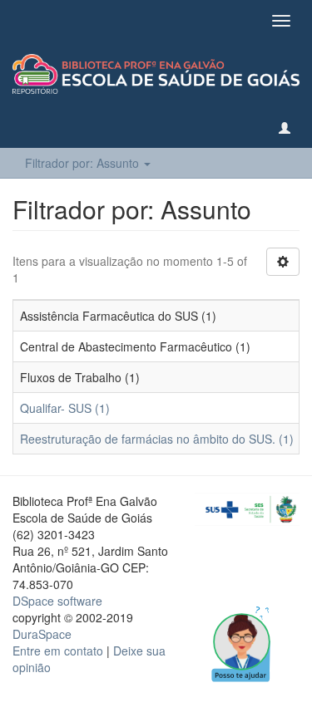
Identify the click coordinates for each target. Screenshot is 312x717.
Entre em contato (57, 650)
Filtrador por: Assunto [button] (83, 163)
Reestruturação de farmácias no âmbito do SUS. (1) (157, 438)
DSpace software (57, 600)
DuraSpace (42, 634)
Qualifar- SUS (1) (65, 408)
